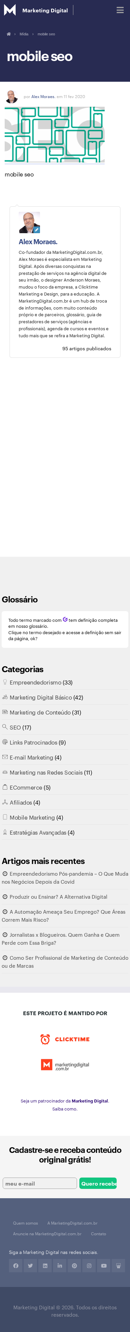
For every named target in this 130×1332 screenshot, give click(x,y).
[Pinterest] (74, 1265)
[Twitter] (30, 1265)
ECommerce (26, 787)
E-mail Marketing (31, 757)
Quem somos (25, 1223)
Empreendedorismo (35, 682)
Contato (98, 1233)
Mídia (24, 34)
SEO (15, 727)
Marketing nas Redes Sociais (46, 772)
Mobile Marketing (32, 817)
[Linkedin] (45, 1265)
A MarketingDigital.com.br (72, 1223)
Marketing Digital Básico (41, 697)
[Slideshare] (118, 1265)
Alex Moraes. (43, 96)
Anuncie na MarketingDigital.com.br (47, 1233)
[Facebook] (15, 1265)
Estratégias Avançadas (38, 832)
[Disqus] (65, 462)
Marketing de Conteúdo (40, 712)
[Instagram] (89, 1265)
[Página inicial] (8, 34)
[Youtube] (103, 1265)
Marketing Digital (45, 10)
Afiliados (21, 802)
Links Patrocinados (33, 742)
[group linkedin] (59, 1265)
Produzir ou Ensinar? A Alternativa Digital (58, 896)
